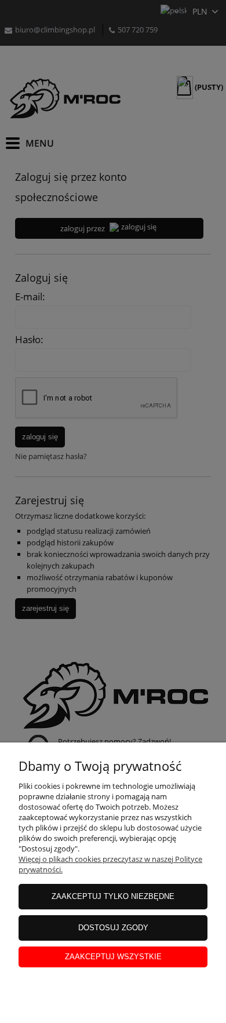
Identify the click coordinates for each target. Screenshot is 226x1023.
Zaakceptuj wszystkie (113, 956)
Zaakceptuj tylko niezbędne (113, 896)
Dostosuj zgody (113, 927)
